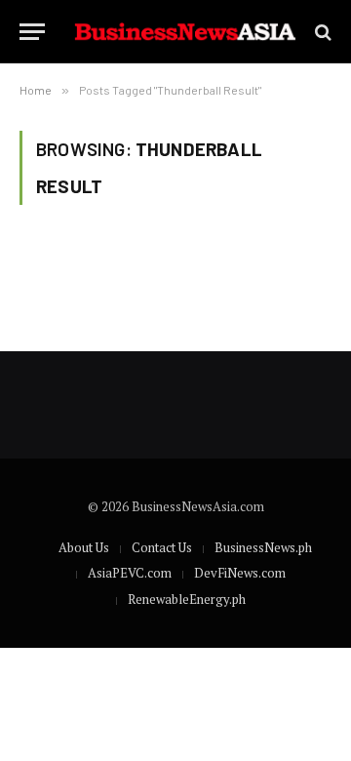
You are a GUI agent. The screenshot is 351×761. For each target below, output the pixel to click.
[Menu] (32, 32)
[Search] (321, 32)
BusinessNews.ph (263, 547)
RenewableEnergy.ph (187, 599)
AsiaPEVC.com (130, 572)
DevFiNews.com (240, 572)
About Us (83, 547)
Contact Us (162, 547)
